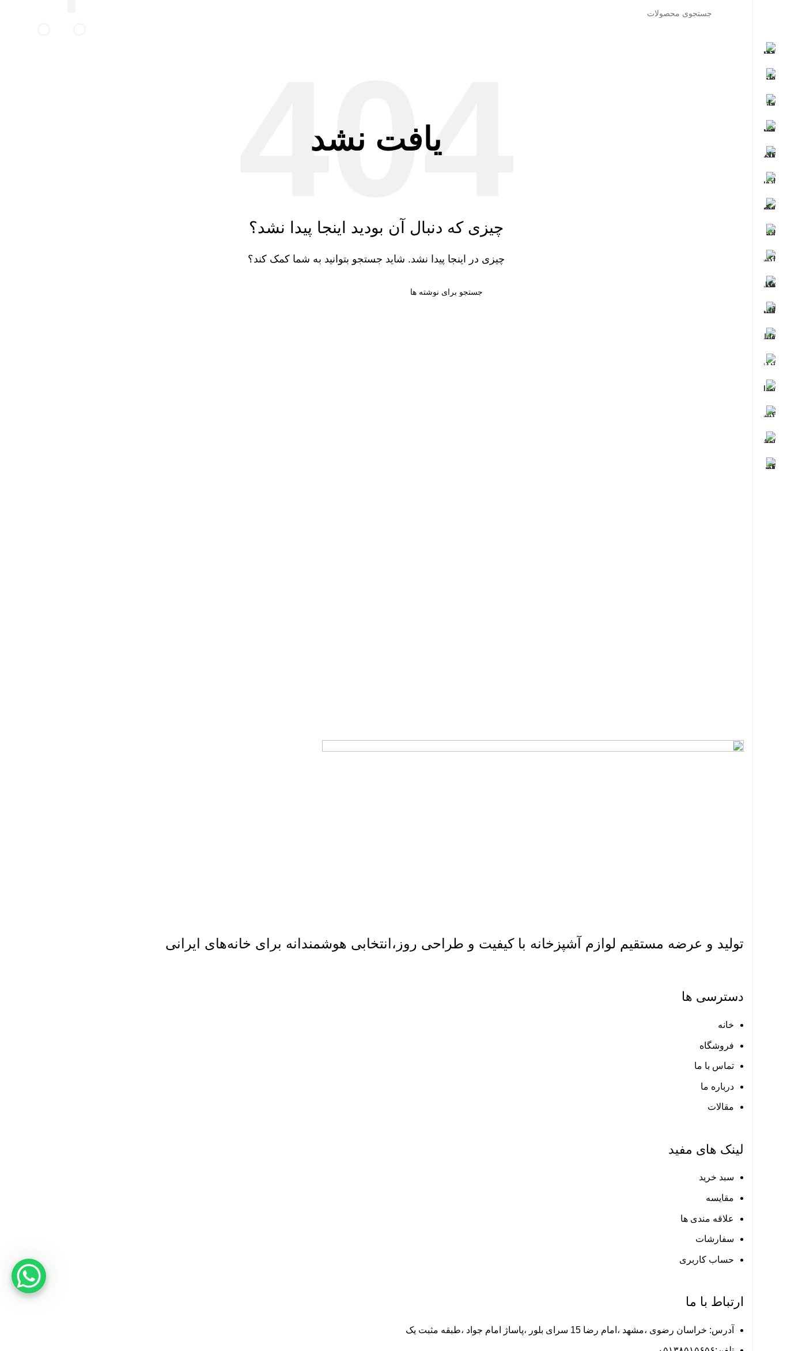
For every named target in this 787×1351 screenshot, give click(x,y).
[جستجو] (71, 6)
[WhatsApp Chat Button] (29, 1276)
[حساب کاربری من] (126, 38)
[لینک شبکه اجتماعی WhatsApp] (30, 13)
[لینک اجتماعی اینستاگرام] (45, 13)
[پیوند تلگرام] (16, 13)
